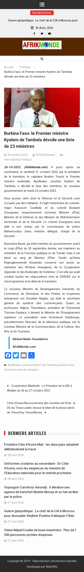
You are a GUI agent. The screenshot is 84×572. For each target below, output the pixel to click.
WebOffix (51, 566)
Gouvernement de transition (21, 369)
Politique (26, 159)
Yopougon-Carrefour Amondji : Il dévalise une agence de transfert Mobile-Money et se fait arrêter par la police (41, 492)
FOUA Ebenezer (45, 154)
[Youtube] (49, 33)
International (12, 159)
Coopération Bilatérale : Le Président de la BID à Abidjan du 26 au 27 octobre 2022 (39, 388)
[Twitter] (41, 33)
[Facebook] (34, 33)
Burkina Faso (66, 365)
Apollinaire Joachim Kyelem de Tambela (32, 365)
